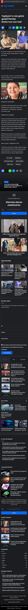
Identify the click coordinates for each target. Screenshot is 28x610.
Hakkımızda (3, 606)
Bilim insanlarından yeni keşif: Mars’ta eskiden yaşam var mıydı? (18, 479)
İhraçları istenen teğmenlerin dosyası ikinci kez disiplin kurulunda (18, 392)
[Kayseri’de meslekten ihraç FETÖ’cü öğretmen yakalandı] (7, 267)
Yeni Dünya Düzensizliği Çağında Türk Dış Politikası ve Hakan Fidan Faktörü (20, 407)
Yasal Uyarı (18, 608)
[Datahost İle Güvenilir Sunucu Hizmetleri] (7, 423)
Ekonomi (4, 553)
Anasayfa (4, 12)
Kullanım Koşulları (11, 608)
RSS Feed (11, 596)
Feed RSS (20, 596)
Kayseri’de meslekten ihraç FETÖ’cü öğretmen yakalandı (7, 274)
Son (14, 359)
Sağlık (3, 560)
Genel (6, 183)
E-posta (3, 332)
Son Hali (10, 164)
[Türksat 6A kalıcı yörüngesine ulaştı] (5, 473)
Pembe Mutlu (9, 161)
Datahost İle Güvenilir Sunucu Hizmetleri (7, 429)
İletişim (8, 606)
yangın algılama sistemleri (14, 602)
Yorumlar (22, 359)
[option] (14, 183)
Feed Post (15, 597)
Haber (3, 558)
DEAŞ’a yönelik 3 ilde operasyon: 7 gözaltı (20, 429)
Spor (3, 562)
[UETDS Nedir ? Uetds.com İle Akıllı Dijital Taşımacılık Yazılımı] (7, 407)
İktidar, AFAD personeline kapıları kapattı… (18, 385)
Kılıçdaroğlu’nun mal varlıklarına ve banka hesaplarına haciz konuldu (18, 366)
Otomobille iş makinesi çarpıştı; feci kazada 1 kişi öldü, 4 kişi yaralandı (18, 380)
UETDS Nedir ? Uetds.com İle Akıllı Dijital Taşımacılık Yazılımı (6, 415)
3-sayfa (10, 158)
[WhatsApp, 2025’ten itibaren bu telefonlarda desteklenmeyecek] (5, 494)
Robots (16, 596)
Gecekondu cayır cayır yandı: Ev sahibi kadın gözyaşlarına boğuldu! (6, 291)
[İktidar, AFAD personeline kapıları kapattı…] (6, 386)
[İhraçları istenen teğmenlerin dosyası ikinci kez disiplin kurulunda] (6, 393)
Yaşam (18, 164)
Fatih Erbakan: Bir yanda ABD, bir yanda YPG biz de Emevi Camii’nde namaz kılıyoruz (18, 373)
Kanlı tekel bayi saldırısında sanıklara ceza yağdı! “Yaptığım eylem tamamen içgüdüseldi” (21, 292)
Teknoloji (4, 565)
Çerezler (21, 606)
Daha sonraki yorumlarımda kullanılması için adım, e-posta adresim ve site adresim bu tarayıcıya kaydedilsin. (14, 347)
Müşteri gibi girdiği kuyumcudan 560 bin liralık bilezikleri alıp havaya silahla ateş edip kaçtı (20, 275)
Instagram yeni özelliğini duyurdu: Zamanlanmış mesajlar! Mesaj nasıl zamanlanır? (17, 487)
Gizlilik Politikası (14, 606)
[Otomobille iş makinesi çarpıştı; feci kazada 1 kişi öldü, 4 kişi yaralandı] (6, 380)
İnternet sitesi (4, 338)
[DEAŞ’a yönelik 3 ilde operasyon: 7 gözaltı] (21, 423)
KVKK (25, 606)
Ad (2, 326)
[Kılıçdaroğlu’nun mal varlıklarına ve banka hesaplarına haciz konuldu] (6, 366)
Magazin (18, 158)
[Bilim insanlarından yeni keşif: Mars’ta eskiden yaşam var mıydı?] (5, 480)
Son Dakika (20, 161)
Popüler (5, 359)
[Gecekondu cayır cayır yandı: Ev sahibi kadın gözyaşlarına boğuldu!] (7, 284)
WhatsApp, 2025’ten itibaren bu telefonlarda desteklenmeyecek (18, 493)
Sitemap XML (5, 596)
